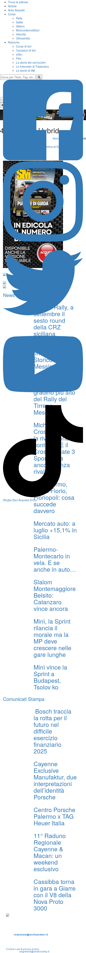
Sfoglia (7, 500)
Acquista (23, 500)
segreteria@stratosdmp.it (34, 951)
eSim (19, 54)
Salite (19, 22)
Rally (19, 18)
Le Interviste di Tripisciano (32, 66)
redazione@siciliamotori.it (31, 934)
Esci (15, 500)
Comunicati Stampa (23, 698)
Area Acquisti (16, 10)
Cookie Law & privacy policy (22, 949)
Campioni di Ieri (26, 50)
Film (18, 58)
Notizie (12, 6)
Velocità (21, 34)
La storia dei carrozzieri (31, 62)
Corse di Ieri (23, 46)
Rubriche (13, 42)
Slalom (20, 26)
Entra (33, 500)
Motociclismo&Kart (27, 30)
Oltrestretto (23, 38)
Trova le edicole (18, 2)
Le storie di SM (25, 70)
